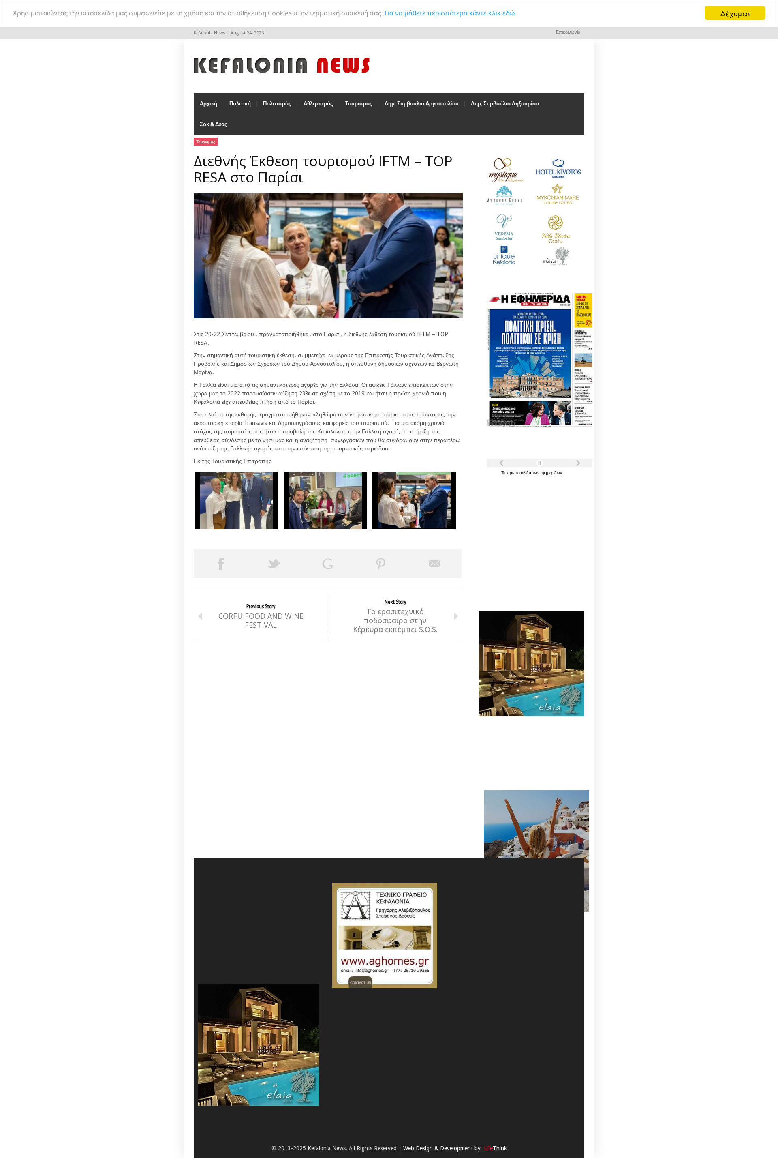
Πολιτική (240, 104)
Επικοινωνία (568, 32)
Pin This (381, 563)
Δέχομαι (735, 13)
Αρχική (208, 104)
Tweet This (274, 563)
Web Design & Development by (455, 1148)
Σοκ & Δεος (213, 124)
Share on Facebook (220, 563)
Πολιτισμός (277, 104)
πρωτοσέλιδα (519, 472)
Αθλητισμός (318, 104)
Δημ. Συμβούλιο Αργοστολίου (422, 104)
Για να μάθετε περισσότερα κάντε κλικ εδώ (450, 13)
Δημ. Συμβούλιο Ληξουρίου (505, 104)
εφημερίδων (551, 472)
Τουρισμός (358, 104)
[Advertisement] (529, 538)
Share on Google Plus (327, 563)
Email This (435, 563)
